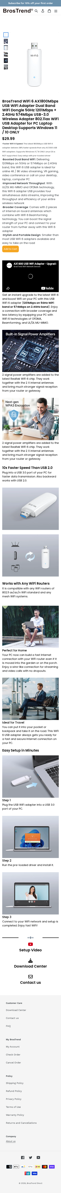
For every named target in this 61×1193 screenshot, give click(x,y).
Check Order (13, 1054)
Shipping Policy (14, 1083)
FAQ (8, 1026)
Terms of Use (13, 1107)
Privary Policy (13, 1099)
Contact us (12, 1018)
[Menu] (56, 10)
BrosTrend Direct (34, 1183)
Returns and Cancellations (21, 1122)
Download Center (16, 1010)
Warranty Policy (15, 1115)
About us (11, 1141)
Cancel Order (13, 1062)
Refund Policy (14, 1091)
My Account (13, 1046)
